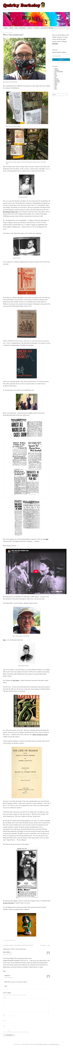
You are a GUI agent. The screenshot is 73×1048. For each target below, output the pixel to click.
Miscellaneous (57, 81)
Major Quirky (57, 80)
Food (55, 73)
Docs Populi (16, 680)
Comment (4, 997)
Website (4, 1025)
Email (4, 1020)
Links (16, 28)
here (47, 539)
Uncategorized (8, 940)
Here (4, 640)
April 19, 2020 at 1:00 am (7, 953)
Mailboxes (56, 78)
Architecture (57, 70)
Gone (55, 74)
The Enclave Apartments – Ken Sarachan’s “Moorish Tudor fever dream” (18, 945)
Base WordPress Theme (41, 1044)
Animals (56, 68)
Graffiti (56, 75)
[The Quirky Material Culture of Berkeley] (24, 7)
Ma (55, 77)
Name (4, 1014)
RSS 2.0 (12, 940)
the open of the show (8, 903)
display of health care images (40, 734)
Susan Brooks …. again (45, 945)
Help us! (11, 28)
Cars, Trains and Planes (59, 71)
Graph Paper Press (54, 1044)
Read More (55, 43)
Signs (56, 87)
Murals (56, 83)
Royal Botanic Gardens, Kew (10, 212)
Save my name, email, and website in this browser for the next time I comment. (16, 1031)
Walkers (5, 28)
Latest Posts (36, 28)
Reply (4, 971)
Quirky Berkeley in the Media (47, 28)
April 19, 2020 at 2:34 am (8, 977)
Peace (56, 86)
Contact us (30, 28)
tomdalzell (10, 32)
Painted (56, 84)
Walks (56, 88)
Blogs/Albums (22, 28)
